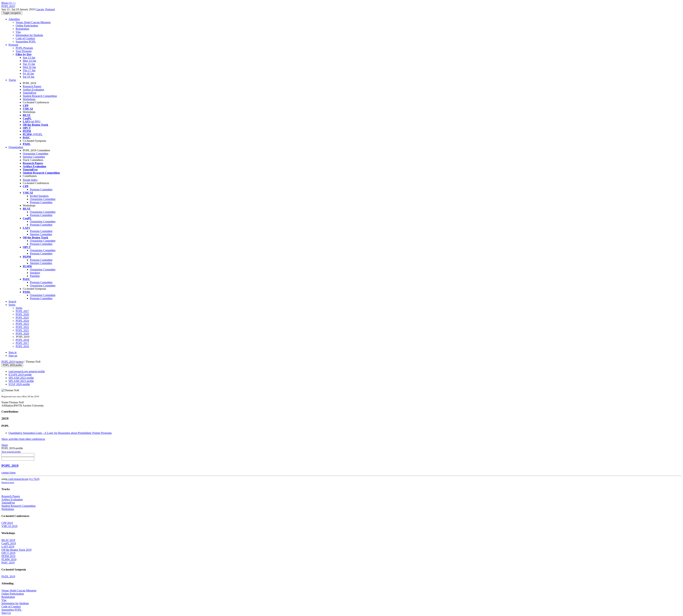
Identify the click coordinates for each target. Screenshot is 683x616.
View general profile (11, 451)
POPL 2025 (22, 317)
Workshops (29, 99)
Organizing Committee (35, 153)
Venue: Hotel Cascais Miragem (33, 22)
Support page (7, 482)
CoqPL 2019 (8, 543)
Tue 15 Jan (29, 63)
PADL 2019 (8, 576)
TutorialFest (29, 92)
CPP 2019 (7, 522)
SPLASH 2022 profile (21, 377)
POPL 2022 (22, 327)
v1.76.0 (34, 478)
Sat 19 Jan (28, 76)
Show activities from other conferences (23, 438)
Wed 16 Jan (29, 67)
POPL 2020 (22, 333)
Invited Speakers (39, 195)
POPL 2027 (22, 311)
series (19, 361)
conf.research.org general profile (27, 371)
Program (13, 44)
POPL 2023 (22, 323)
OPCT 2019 (8, 552)
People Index (30, 179)
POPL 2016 (22, 346)
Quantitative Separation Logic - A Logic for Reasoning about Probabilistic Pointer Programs (60, 432)
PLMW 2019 (8, 559)
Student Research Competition (40, 95)
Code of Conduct (25, 38)
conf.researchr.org (18, 478)
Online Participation (27, 25)
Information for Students (29, 35)
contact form (8, 472)
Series (19, 307)
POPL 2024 (22, 320)
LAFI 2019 (7, 546)
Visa (18, 31)
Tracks (12, 79)
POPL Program (24, 47)
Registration (22, 28)
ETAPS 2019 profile (20, 374)
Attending (14, 19)
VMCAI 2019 (9, 526)
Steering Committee (34, 156)
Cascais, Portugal (45, 9)
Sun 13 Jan (29, 57)
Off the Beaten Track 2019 (16, 549)
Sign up (13, 355)
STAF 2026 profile (19, 384)
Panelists (35, 275)
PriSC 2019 (8, 562)
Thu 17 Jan (29, 70)
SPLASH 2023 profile (21, 381)
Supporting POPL (26, 41)
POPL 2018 (22, 339)
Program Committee (41, 189)
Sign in (13, 352)
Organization (16, 147)
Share (4, 445)
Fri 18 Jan (28, 73)
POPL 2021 (22, 330)
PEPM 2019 (8, 556)
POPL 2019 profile (12, 365)
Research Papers (32, 86)
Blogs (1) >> (8, 2)
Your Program (23, 51)
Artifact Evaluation (33, 89)
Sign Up (6, 612)
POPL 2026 (22, 314)
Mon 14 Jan (29, 60)
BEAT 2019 (8, 540)
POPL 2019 (8, 361)
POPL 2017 (22, 343)
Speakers (35, 272)
